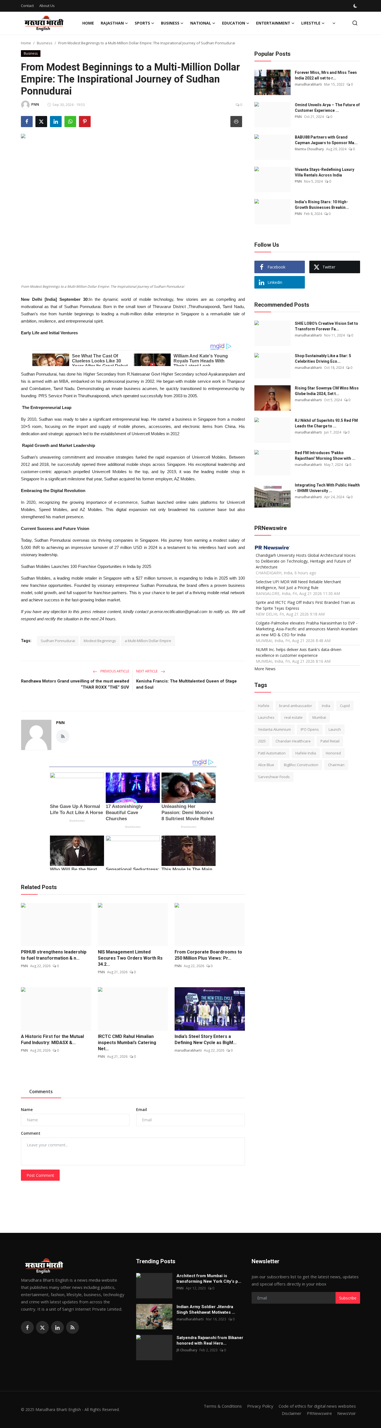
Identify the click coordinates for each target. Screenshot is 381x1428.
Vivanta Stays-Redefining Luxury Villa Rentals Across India (324, 172)
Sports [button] (142, 23)
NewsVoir (346, 1413)
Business (44, 42)
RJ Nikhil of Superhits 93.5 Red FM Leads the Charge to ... (326, 423)
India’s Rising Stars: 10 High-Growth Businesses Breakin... (322, 205)
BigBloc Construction (301, 765)
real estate (293, 717)
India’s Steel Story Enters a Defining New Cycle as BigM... (206, 1039)
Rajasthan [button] (112, 23)
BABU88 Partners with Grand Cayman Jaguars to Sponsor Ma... (326, 140)
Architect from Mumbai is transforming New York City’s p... (209, 1278)
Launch (335, 729)
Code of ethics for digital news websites (317, 1406)
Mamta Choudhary (309, 149)
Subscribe (347, 1298)
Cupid (345, 705)
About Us (47, 5)
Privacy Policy (260, 1406)
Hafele (263, 705)
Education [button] (233, 23)
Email (141, 1109)
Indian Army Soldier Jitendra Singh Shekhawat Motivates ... (206, 1309)
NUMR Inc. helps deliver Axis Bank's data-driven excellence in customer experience (298, 652)
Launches (266, 717)
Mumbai (319, 717)
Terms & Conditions (223, 1406)
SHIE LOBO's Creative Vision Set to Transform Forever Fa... (326, 326)
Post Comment (40, 1175)
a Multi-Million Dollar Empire (148, 640)
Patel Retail (329, 741)
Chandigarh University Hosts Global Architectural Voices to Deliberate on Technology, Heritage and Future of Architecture (306, 561)
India (326, 705)
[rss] (72, 1327)
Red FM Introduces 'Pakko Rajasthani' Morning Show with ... (325, 456)
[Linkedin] (57, 1327)
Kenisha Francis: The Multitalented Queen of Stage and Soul (186, 684)
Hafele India (305, 753)
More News (265, 668)
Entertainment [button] (273, 23)
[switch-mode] (356, 6)
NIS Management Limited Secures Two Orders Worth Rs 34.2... (130, 958)
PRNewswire (319, 1413)
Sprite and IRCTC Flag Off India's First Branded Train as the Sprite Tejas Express (305, 605)
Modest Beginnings (100, 640)
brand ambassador (295, 705)
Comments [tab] (41, 1091)
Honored (333, 753)
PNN (60, 722)
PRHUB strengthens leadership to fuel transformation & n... (53, 955)
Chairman (336, 765)
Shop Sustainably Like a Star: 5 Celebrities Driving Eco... (323, 359)
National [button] (200, 23)
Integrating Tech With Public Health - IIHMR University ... (327, 488)
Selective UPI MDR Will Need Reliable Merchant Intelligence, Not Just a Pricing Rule (298, 584)
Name (27, 1109)
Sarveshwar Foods (274, 776)
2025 (262, 741)
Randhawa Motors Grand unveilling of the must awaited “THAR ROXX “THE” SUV (75, 684)
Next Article (147, 671)
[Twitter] (42, 1327)
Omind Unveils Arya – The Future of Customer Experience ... (327, 108)
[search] (355, 23)
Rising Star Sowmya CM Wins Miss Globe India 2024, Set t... (327, 391)
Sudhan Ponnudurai (58, 640)
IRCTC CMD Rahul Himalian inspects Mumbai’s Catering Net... (127, 1042)
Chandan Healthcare (293, 741)
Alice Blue (266, 765)
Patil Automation (272, 753)
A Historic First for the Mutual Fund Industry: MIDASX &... (52, 1039)
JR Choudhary (187, 1350)
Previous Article (114, 671)
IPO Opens (310, 729)
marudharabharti (188, 1050)
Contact (27, 5)
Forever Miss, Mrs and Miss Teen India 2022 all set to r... (326, 75)
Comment (30, 1133)
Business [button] (170, 23)
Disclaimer (292, 1413)
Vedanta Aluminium (274, 729)
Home (88, 23)
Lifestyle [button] (310, 23)
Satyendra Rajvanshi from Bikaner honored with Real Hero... (210, 1340)
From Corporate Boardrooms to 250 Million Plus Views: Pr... (208, 955)
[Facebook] (27, 1327)
